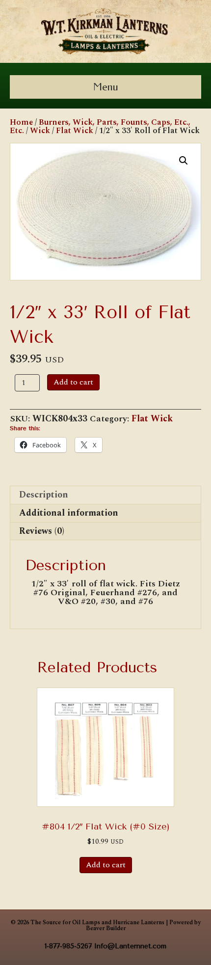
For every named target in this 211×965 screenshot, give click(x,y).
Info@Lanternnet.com (130, 946)
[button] (183, 160)
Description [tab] (43, 494)
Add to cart (73, 382)
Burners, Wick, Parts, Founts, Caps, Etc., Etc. (100, 126)
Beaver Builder (106, 928)
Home (21, 122)
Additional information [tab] (68, 513)
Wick (40, 130)
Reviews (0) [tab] (41, 531)
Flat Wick (74, 130)
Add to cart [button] (106, 865)
